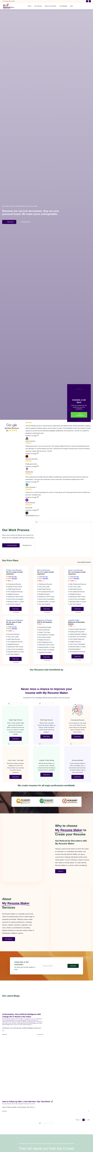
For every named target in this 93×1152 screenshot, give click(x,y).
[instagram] (90, 1)
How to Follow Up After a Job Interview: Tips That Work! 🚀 (46, 1076)
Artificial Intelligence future (7, 1024)
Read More (4, 1034)
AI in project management (21, 1021)
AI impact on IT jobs (31, 1020)
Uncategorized (27, 1018)
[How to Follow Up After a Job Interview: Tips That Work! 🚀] (46, 1077)
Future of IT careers (18, 1024)
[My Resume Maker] (8, 4)
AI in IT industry (11, 1021)
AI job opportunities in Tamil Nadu (34, 1021)
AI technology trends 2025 (22, 1023)
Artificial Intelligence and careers (35, 1023)
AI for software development (20, 1020)
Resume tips (26, 1103)
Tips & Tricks (32, 1103)
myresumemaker (7, 1018)
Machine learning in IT (27, 1024)
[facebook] (87, 1)
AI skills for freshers (12, 1023)
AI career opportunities (9, 1020)
